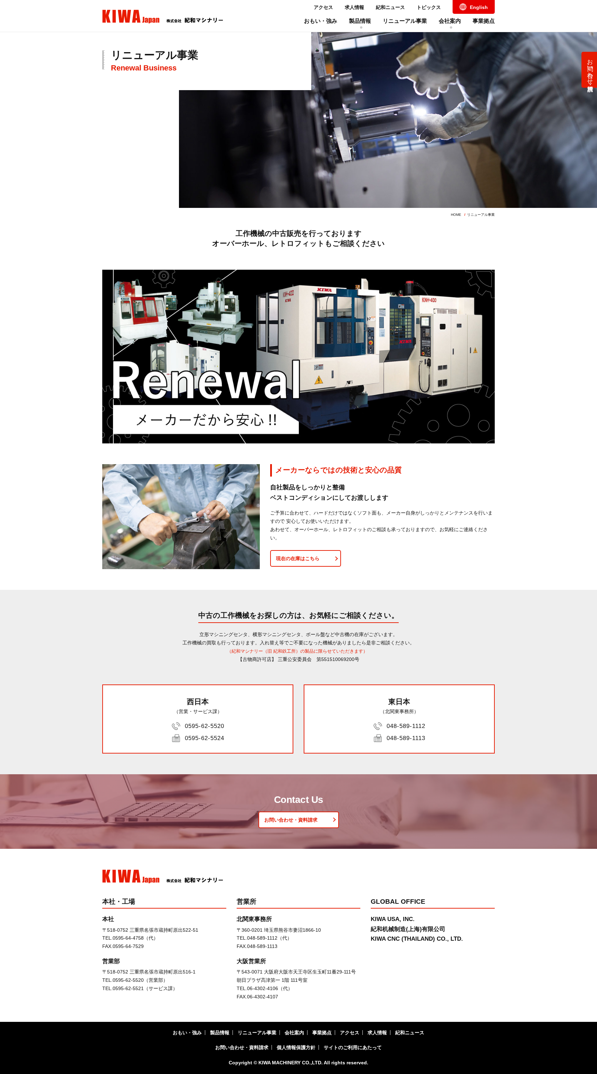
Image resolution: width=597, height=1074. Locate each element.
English (479, 7)
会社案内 (450, 21)
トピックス (429, 7)
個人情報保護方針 (296, 1047)
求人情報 (354, 7)
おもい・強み (320, 21)
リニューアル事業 (405, 21)
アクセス (323, 7)
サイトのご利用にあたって (353, 1047)
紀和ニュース (390, 7)
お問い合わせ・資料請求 (590, 68)
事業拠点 (484, 21)
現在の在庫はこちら (298, 558)
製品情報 (360, 21)
